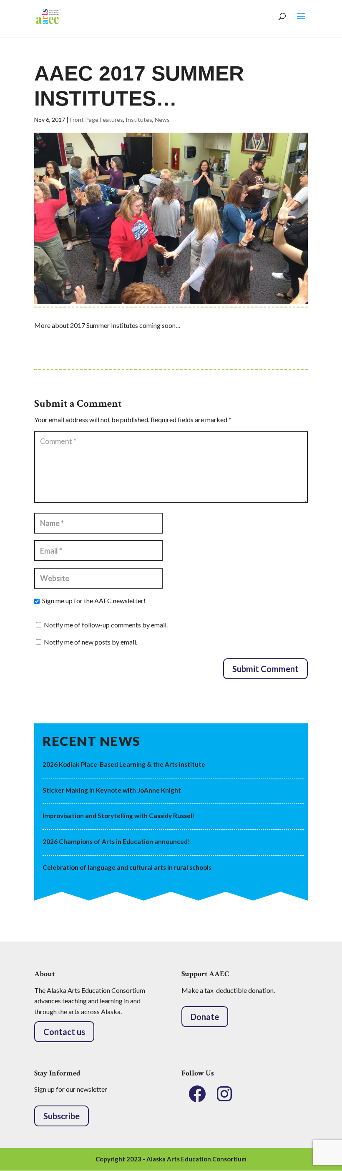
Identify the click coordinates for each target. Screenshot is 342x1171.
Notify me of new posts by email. (90, 642)
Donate (205, 1017)
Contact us (64, 1032)
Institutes (139, 119)
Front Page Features (96, 119)
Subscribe (61, 1116)
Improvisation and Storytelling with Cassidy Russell (118, 815)
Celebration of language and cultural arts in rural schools (127, 867)
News (162, 119)
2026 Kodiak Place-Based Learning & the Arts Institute (124, 764)
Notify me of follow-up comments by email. (106, 625)
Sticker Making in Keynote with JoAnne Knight (112, 790)
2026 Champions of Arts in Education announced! (116, 841)
